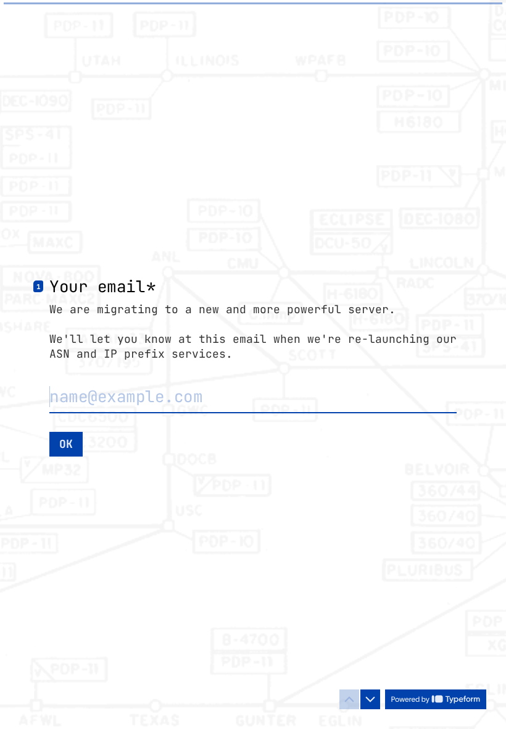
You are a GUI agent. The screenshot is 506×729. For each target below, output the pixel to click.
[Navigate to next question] (370, 699)
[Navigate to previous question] (349, 699)
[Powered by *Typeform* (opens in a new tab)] (435, 699)
